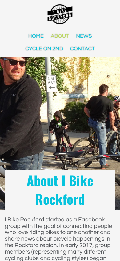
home (36, 36)
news (84, 36)
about (60, 36)
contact (82, 48)
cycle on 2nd (44, 48)
